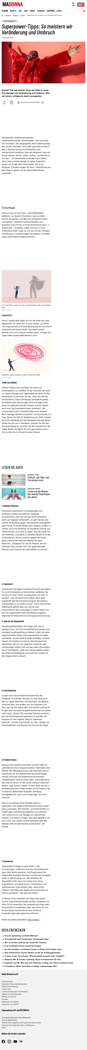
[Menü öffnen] (84, 10)
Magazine (8, 15)
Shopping (51, 11)
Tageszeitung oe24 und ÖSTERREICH (15, 1010)
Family (32, 11)
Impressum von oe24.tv (10, 1004)
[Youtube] (15, 1041)
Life (20, 11)
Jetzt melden (33, 919)
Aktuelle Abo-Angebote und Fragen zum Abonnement (21, 1022)
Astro (59, 11)
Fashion (5, 11)
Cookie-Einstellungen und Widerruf (14, 991)
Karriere (41, 11)
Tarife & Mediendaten (10, 1020)
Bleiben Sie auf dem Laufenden (14, 1033)
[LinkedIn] (21, 1041)
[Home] (2, 15)
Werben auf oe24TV (9, 996)
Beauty (13, 11)
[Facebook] (3, 1041)
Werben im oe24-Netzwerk (11, 994)
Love (26, 11)
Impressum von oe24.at (10, 1002)
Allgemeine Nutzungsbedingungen (14, 984)
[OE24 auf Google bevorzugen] (42, 102)
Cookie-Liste (6, 989)
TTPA (3, 1027)
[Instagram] (9, 1041)
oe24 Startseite (7, 981)
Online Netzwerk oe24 (10, 974)
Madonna (15, 15)
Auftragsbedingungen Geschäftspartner (16, 1017)
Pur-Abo (5, 999)
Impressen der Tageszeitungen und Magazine (18, 1025)
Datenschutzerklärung (10, 986)
